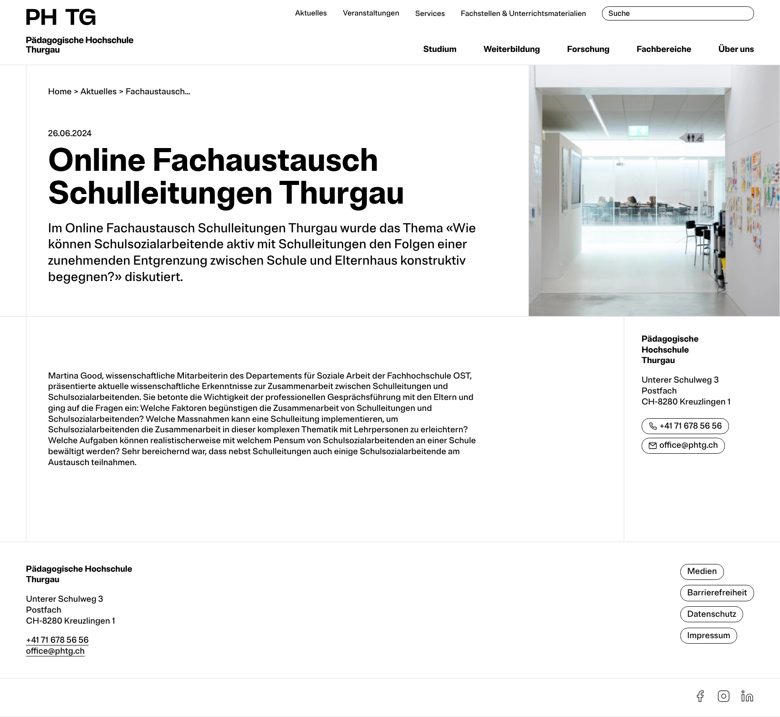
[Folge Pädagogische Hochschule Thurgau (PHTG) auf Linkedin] (747, 700)
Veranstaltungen (371, 13)
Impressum (708, 635)
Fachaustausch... (158, 91)
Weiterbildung (512, 49)
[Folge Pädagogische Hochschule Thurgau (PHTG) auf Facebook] (700, 700)
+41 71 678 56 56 (690, 425)
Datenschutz (711, 614)
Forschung (588, 49)
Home (60, 91)
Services (430, 13)
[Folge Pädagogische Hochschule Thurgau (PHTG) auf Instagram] (723, 700)
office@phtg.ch (688, 445)
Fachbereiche (664, 49)
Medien (702, 571)
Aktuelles (311, 13)
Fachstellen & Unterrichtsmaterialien (523, 13)
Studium (439, 49)
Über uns (736, 49)
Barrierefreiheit (717, 592)
